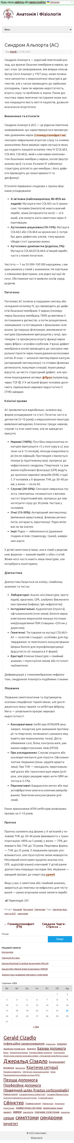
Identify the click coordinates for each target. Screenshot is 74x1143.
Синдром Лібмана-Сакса (57, 1094)
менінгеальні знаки (53, 1108)
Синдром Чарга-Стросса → (54, 925)
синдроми (23, 913)
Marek (13, 51)
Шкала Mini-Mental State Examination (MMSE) (25, 969)
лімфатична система (29, 1107)
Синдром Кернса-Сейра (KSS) (32, 1094)
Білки (5, 1053)
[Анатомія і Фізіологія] (37, 19)
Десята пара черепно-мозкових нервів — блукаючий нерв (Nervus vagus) (35, 1056)
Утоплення (60, 1104)
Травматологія (33, 1103)
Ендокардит (57, 1062)
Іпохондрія (7, 952)
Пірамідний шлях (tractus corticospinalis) (36, 1090)
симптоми (27, 1117)
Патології (28, 909)
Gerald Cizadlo (19, 1038)
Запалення (20, 1068)
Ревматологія (10, 1094)
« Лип (36, 1026)
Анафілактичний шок (14, 1049)
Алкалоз (62, 1043)
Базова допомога (51, 1048)
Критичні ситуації (42, 1067)
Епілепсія (8, 1067)
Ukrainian (55, 2)
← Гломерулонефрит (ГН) (19, 925)
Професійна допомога (22, 1085)
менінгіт (7, 1112)
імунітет (10, 1123)
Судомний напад (45, 1098)
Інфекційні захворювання (23, 1043)
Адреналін (51, 1044)
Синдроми (39, 909)
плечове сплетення (47, 1112)
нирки (17, 1111)
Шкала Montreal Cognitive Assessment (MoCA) (25, 963)
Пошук (5, 934)
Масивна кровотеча (12, 1072)
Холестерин (8, 1108)
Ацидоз (31, 1048)
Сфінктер (13, 1102)
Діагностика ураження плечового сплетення (25, 974)
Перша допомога (20, 1079)
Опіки (53, 1072)
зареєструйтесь (38, 2)
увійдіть (19, 2)
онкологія (28, 1112)
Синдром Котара (11, 958)
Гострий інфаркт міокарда (40, 1053)
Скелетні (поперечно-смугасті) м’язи (20, 1098)
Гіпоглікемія (59, 1053)
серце (8, 1117)
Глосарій (17, 909)
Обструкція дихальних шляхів (36, 1072)
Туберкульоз (47, 1104)
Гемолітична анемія (19, 1053)
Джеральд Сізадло (25, 1061)
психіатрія (65, 1112)
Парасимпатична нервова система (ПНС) (21, 1075)
